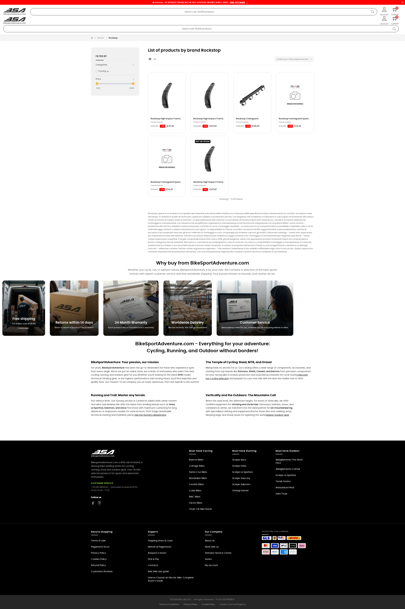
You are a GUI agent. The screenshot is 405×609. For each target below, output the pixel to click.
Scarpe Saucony (241, 478)
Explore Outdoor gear (277, 415)
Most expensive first (300, 59)
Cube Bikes (195, 491)
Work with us (212, 547)
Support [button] (153, 532)
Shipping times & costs (160, 541)
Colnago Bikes (197, 466)
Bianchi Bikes (196, 460)
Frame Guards (157, 122)
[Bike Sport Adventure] (14, 12)
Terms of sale (98, 541)
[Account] (384, 9)
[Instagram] (99, 503)
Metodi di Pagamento (159, 547)
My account (211, 565)
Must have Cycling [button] (200, 451)
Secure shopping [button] (101, 532)
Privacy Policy (98, 553)
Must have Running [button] (244, 451)
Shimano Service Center (218, 553)
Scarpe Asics (239, 460)
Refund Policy (98, 565)
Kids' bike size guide (158, 571)
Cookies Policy (99, 559)
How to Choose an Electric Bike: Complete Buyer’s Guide (171, 579)
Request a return (157, 553)
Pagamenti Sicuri (100, 547)
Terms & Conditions (169, 604)
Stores (208, 559)
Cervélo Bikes (196, 484)
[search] (372, 11)
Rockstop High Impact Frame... (166, 119)
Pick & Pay (153, 559)
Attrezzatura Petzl (285, 488)
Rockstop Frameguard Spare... (294, 119)
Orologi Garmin (240, 491)
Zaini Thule (281, 494)
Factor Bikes (195, 503)
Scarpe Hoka (239, 466)
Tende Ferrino (283, 481)
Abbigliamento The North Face (289, 461)
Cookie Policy (208, 604)
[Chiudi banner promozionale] (402, 2)
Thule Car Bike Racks (200, 509)
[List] (155, 59)
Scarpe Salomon (241, 484)
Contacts (153, 565)
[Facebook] (93, 503)
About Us (210, 541)
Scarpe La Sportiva (242, 472)
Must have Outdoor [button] (288, 451)
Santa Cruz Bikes (198, 472)
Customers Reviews (101, 571)
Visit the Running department (150, 415)
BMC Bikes (194, 497)
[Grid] (150, 59)
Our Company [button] (213, 532)
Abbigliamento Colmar (288, 469)
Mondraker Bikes (198, 478)
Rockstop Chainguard (247, 119)
